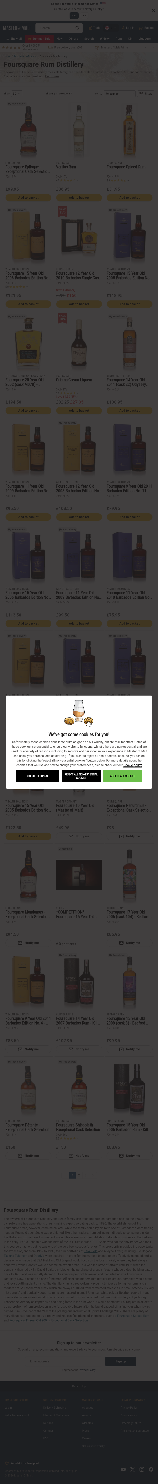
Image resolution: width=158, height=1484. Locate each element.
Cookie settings (37, 776)
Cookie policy (133, 765)
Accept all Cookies (122, 776)
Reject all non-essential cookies (81, 776)
